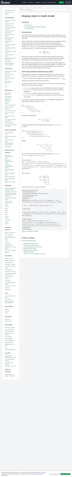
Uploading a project (9, 23)
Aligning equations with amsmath (33, 247)
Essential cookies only (54, 474)
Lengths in (9, 258)
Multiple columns (9, 276)
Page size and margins (10, 271)
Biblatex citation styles (10, 182)
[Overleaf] (5, 2)
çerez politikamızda (38, 474)
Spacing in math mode (30, 248)
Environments (8, 321)
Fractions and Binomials (10, 105)
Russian (7, 222)
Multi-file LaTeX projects (10, 250)
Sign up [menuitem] (61, 2)
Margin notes (8, 289)
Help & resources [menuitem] (51, 2)
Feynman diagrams (9, 331)
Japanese (7, 216)
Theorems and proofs (10, 327)
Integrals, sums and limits (31, 250)
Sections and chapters (10, 232)
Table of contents (9, 234)
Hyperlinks (7, 252)
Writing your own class (10, 366)
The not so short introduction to (34, 253)
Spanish (7, 223)
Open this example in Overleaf (30, 231)
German (7, 210)
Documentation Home (10, 10)
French (6, 208)
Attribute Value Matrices (10, 349)
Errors (6, 86)
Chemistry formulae (9, 329)
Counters (7, 278)
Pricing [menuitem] (43, 2)
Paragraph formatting (10, 264)
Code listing (7, 280)
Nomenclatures (8, 245)
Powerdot (7, 311)
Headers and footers (9, 260)
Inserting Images (9, 132)
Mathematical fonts (29, 252)
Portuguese (7, 220)
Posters (6, 313)
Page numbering (9, 262)
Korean (6, 218)
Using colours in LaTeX (10, 285)
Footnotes (7, 287)
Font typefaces (8, 299)
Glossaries (7, 243)
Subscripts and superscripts (31, 245)
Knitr (6, 347)
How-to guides (8, 61)
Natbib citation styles (10, 176)
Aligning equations (9, 107)
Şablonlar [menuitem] (37, 2)
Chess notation (8, 336)
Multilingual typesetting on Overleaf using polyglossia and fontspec (11, 189)
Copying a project (9, 25)
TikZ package (8, 146)
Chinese (7, 206)
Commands (7, 319)
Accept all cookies (65, 474)
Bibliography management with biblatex (9, 166)
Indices (6, 241)
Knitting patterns (9, 338)
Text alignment (8, 269)
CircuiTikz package (9, 340)
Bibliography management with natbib (9, 161)
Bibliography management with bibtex (9, 156)
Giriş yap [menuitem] (68, 2)
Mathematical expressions (31, 243)
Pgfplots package (9, 342)
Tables (6, 134)
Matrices (7, 103)
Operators (7, 109)
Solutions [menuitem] (30, 2)
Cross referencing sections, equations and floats (10, 237)
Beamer (6, 309)
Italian (6, 214)
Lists (6, 84)
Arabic (6, 204)
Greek (6, 212)
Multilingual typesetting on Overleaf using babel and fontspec (10, 194)
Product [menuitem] (24, 2)
